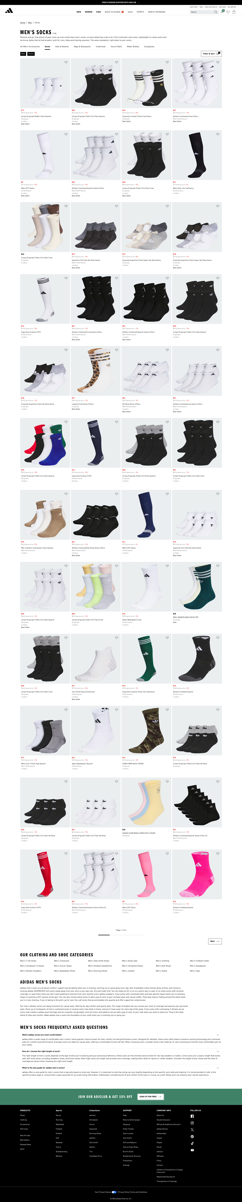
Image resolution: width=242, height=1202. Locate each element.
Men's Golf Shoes (163, 966)
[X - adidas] (206, 1130)
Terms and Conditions (138, 1192)
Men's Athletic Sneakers (30, 971)
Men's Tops (195, 971)
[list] (121, 47)
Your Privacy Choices (103, 1192)
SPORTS (140, 12)
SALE (130, 12)
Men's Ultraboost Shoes (132, 966)
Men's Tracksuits (61, 961)
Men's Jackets (128, 971)
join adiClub (232, 7)
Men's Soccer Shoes (63, 966)
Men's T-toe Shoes (28, 961)
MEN (79, 12)
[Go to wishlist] (228, 12)
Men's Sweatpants (198, 966)
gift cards (222, 7)
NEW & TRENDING (156, 12)
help (201, 7)
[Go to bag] (234, 12)
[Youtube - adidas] (206, 1150)
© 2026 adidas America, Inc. (121, 1199)
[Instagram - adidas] (206, 1123)
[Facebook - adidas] (206, 1116)
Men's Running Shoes (97, 971)
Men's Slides (161, 971)
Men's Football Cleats (199, 961)
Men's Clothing (162, 961)
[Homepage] (9, 11)
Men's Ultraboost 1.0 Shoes (32, 966)
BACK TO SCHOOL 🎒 (114, 12)
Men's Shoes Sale (129, 961)
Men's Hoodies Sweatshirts (100, 966)
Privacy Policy (123, 1192)
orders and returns (211, 7)
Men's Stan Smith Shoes (98, 961)
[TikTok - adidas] (206, 1143)
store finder (194, 7)
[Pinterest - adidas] (206, 1137)
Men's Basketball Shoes (64, 971)
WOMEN (88, 12)
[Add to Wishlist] (66, 62)
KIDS (98, 12)
